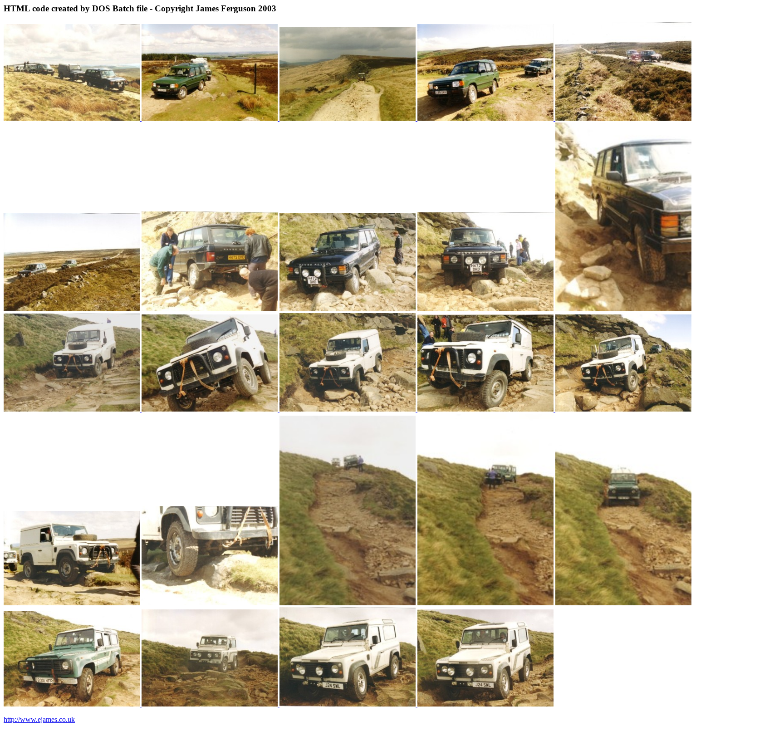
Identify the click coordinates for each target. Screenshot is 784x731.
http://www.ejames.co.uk (39, 719)
